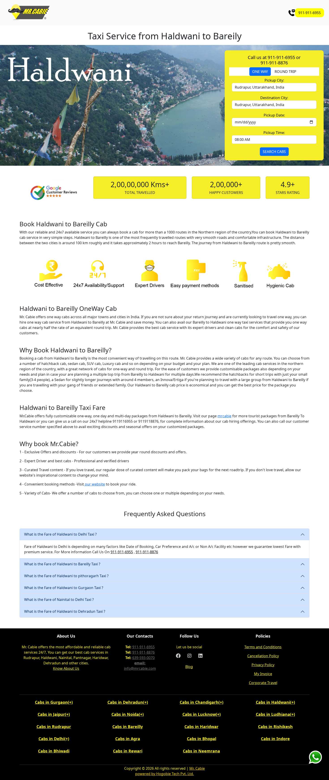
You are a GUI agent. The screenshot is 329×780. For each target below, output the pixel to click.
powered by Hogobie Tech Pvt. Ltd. (164, 773)
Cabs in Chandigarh (199, 702)
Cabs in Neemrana (201, 751)
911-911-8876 (147, 551)
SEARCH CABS (274, 151)
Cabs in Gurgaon (51, 702)
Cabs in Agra (127, 738)
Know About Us (66, 668)
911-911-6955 (309, 12)
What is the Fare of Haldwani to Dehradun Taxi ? (64, 611)
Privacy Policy (263, 664)
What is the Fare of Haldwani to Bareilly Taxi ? (62, 564)
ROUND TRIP (285, 71)
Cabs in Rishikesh (275, 726)
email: (139, 663)
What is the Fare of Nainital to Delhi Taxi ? (59, 599)
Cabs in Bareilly (127, 726)
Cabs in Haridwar (201, 726)
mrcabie (224, 415)
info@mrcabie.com (140, 668)
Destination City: (274, 97)
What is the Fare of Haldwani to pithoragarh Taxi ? (66, 575)
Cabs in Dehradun (125, 702)
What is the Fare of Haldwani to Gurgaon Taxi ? (63, 587)
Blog (189, 666)
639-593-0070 (143, 657)
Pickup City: (274, 80)
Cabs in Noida (125, 714)
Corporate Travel (263, 682)
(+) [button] (70, 702)
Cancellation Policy (263, 655)
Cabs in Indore (275, 738)
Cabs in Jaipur (51, 714)
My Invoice (263, 673)
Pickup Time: (274, 132)
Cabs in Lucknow (199, 714)
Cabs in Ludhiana (273, 714)
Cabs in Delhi (51, 738)
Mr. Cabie (197, 768)
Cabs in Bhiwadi (53, 751)
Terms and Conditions (263, 646)
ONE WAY (260, 71)
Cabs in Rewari (127, 751)
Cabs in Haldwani (273, 702)
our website (94, 484)
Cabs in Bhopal (201, 738)
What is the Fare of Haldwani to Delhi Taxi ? (60, 534)
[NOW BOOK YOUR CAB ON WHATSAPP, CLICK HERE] (315, 757)
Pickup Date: (274, 115)
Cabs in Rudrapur (53, 726)
